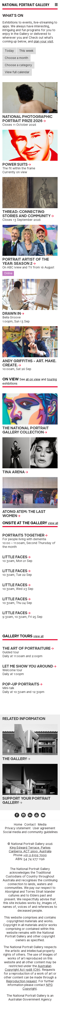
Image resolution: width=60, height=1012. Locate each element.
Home (18, 824)
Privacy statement (18, 828)
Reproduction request (21, 981)
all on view (33, 379)
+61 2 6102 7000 (35, 855)
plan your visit (43, 41)
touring (52, 379)
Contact (30, 824)
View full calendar (17, 72)
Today (9, 51)
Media (42, 824)
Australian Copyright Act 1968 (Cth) (28, 968)
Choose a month (16, 58)
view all (53, 523)
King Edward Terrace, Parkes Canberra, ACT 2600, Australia (30, 849)
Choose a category (18, 65)
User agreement (44, 828)
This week (26, 51)
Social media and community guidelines (30, 832)
